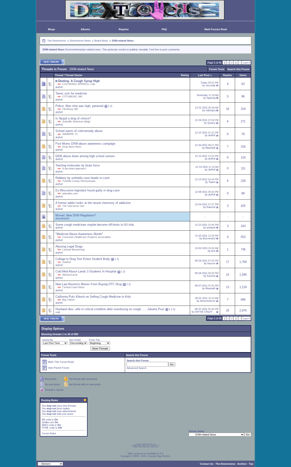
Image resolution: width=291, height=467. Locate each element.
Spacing (211, 97)
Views (243, 75)
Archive (241, 463)
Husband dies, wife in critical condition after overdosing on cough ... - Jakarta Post (109, 309)
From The (94, 340)
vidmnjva (211, 110)
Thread (59, 75)
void (57, 312)
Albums (85, 29)
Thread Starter (73, 75)
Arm (213, 251)
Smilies (46, 422)
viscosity (211, 85)
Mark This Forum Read (61, 362)
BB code (46, 419)
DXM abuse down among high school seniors (85, 156)
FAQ (164, 29)
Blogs (51, 29)
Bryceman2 (209, 238)
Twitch (212, 182)
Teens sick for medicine (71, 93)
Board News (101, 40)
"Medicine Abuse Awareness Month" (79, 234)
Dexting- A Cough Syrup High (79, 81)
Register (124, 29)
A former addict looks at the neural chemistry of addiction (93, 203)
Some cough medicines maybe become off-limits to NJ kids (94, 224)
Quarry (212, 122)
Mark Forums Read (215, 29)
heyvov (211, 263)
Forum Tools (216, 69)
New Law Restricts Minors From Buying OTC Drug (88, 284)
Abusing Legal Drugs (69, 246)
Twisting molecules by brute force (77, 165)
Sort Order (75, 340)
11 (236, 62)
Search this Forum (238, 69)
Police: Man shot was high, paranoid (79, 106)
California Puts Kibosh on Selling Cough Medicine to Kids (93, 296)
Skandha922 (62, 218)
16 (227, 109)
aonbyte (211, 227)
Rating (185, 75)
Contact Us (206, 463)
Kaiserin (211, 207)
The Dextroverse (56, 40)
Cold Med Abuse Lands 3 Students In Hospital (85, 271)
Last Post (203, 75)
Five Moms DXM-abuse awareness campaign (85, 143)
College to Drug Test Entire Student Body (82, 259)
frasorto (211, 275)
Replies (227, 75)
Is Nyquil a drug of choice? (73, 118)
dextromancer (208, 300)
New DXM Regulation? (81, 215)
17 (227, 262)
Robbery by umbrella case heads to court (82, 178)
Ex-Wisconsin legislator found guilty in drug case (87, 190)
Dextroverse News (80, 40)
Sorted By (47, 340)
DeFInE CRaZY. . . (205, 311)
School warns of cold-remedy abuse (79, 131)
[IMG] (45, 425)
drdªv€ (59, 87)
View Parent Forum (58, 367)
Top (251, 463)
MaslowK (211, 147)
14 (227, 274)
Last (246, 62)
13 (227, 287)
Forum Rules (49, 433)
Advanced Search (136, 368)
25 (227, 310)
